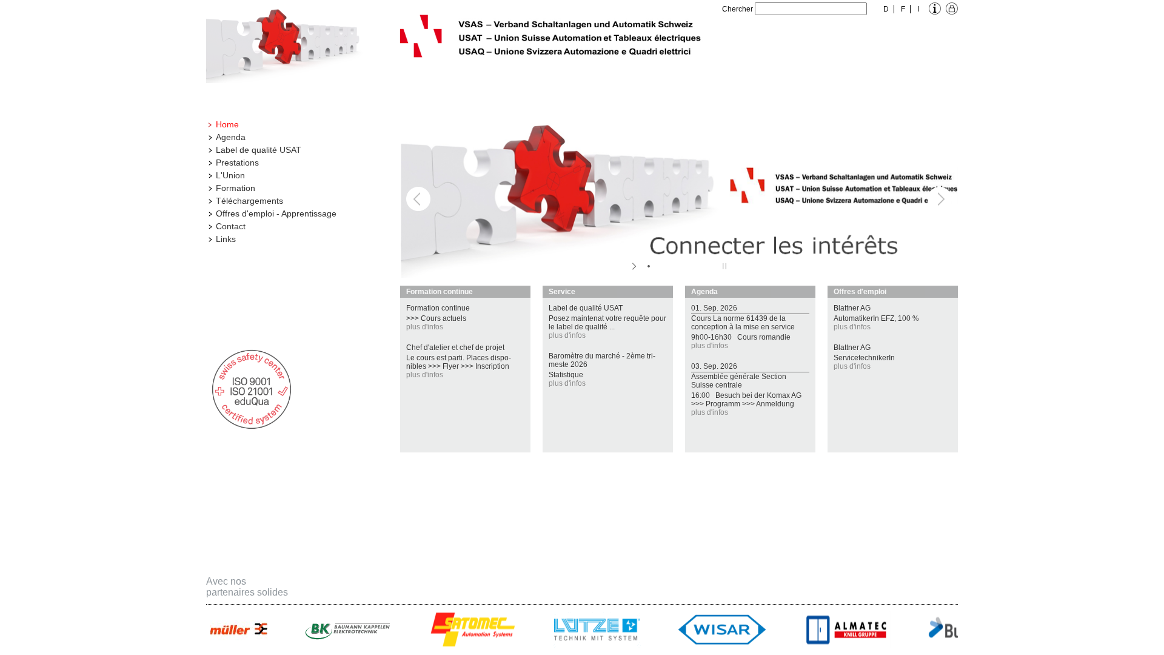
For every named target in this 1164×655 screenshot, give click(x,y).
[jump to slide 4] (685, 266)
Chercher (737, 9)
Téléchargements (249, 201)
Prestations (237, 162)
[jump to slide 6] (709, 266)
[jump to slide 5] (697, 266)
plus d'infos (424, 327)
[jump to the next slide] (940, 199)
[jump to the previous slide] (418, 199)
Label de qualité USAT (258, 150)
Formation (235, 188)
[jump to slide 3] (673, 266)
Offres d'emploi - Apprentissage (276, 213)
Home (227, 124)
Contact (231, 226)
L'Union (230, 175)
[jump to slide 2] (661, 266)
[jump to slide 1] (649, 266)
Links (226, 239)
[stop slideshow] (723, 266)
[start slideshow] (635, 266)
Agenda (231, 137)
